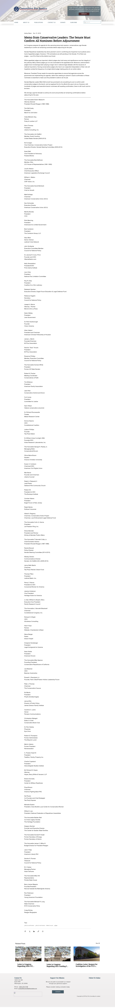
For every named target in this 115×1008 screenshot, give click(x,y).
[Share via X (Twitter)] (29, 931)
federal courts (49, 925)
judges (55, 925)
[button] (27, 22)
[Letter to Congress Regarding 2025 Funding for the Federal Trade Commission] (57, 954)
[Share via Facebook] (25, 931)
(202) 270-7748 (23, 987)
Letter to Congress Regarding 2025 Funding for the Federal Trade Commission (57, 965)
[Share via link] (38, 931)
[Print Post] (43, 931)
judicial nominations (40, 925)
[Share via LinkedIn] (34, 931)
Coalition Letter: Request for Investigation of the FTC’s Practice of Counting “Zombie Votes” (86, 965)
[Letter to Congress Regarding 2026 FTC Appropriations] (28, 954)
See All (98, 943)
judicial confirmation (29, 925)
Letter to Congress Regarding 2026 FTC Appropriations (25, 965)
